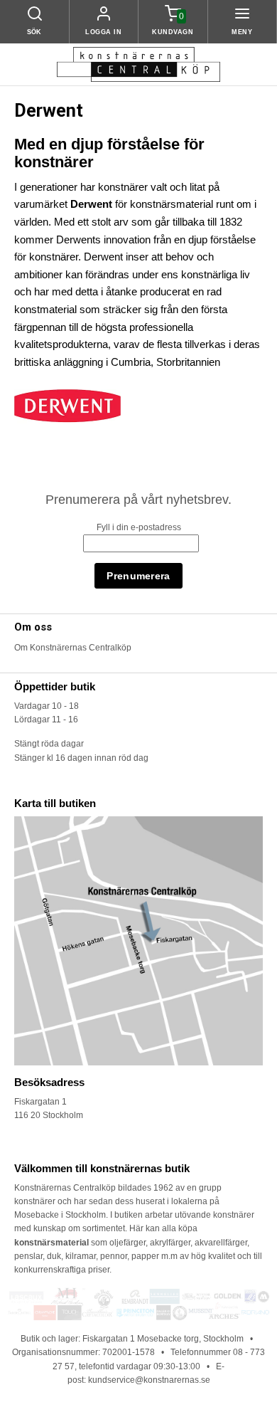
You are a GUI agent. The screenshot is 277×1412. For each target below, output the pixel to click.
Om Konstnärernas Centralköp (72, 648)
